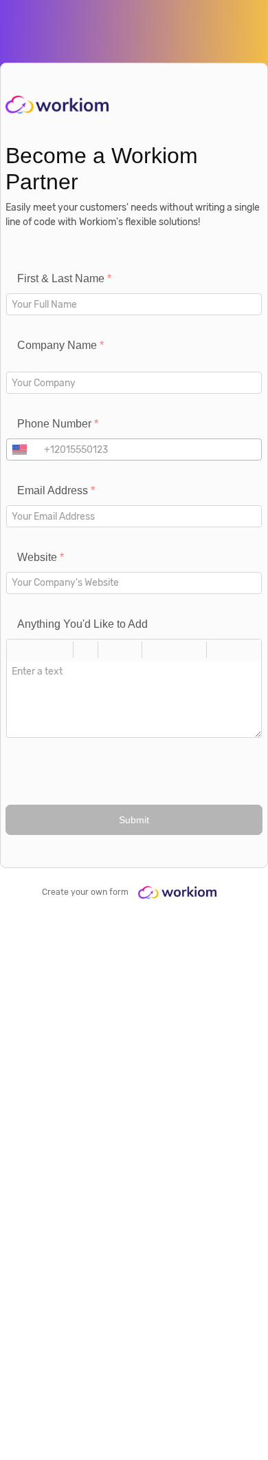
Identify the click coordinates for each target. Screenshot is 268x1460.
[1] (154, 650)
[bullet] (130, 650)
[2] (174, 650)
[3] (194, 650)
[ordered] (110, 650)
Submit (134, 820)
